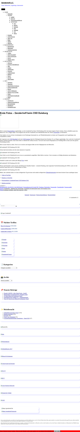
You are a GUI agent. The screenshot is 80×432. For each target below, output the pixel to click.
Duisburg (41, 187)
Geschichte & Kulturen (13, 86)
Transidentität (60, 187)
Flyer (22, 160)
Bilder (9, 40)
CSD (37, 187)
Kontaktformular (12, 107)
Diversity (10, 71)
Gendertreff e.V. (7, 2)
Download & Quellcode (13, 95)
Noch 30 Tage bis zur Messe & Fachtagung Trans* (16, 299)
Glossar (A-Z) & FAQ (13, 92)
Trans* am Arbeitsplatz (9, 317)
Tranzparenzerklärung (16, 20)
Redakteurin (3, 187)
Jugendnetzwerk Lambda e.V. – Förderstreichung (16, 297)
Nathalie (16, 27)
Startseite (10, 14)
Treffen (9, 53)
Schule (9, 77)
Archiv (9, 58)
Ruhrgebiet (47, 187)
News (9, 97)
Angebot (10, 35)
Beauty (9, 89)
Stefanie (16, 30)
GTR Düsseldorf (12, 55)
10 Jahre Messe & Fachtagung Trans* (13, 296)
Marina (15, 25)
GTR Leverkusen (12, 56)
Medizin (10, 74)
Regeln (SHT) (11, 59)
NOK (58, 431)
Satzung (13, 19)
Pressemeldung (11, 131)
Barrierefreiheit (11, 104)
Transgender (56, 132)
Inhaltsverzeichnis (12, 50)
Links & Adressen (12, 91)
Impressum (10, 100)
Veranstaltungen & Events (29, 187)
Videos (9, 41)
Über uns (10, 38)
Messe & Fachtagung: (5, 226)
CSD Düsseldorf (14, 139)
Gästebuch (10, 105)
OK (55, 431)
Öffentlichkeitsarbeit (51, 172)
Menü (3, 9)
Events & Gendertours (13, 64)
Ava (15, 23)
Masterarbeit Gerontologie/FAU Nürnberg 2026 (16, 294)
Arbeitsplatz (11, 69)
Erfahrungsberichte (12, 87)
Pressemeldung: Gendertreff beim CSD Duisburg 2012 (15, 180)
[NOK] (60, 431)
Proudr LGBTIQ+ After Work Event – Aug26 (15, 293)
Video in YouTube (6, 175)
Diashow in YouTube (7, 177)
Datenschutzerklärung (13, 102)
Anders (9, 68)
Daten (9, 94)
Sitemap (10, 43)
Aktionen (10, 63)
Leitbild (12, 17)
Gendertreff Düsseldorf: (6, 228)
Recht (9, 76)
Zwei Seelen (11, 79)
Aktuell (20, 187)
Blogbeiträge (11, 46)
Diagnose (10, 84)
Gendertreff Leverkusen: (6, 231)
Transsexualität (68, 187)
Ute (15, 32)
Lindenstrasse (11, 73)
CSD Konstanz (26, 139)
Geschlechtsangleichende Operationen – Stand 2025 (17, 318)
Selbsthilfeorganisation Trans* (11, 312)
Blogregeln (10, 48)
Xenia (15, 33)
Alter (9, 66)
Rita (15, 28)
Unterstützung (11, 37)
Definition (10, 82)
